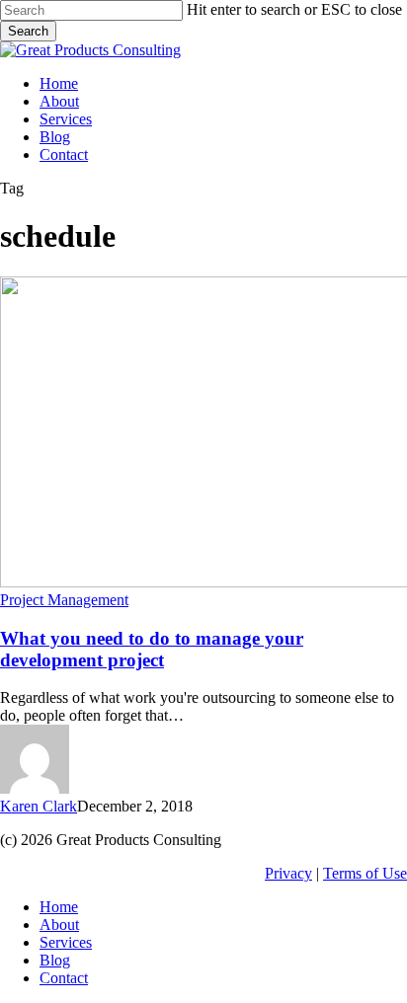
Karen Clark (38, 806)
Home (59, 906)
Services (66, 942)
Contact (64, 977)
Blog (55, 960)
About (59, 924)
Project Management (64, 599)
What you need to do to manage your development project (151, 649)
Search (28, 31)
